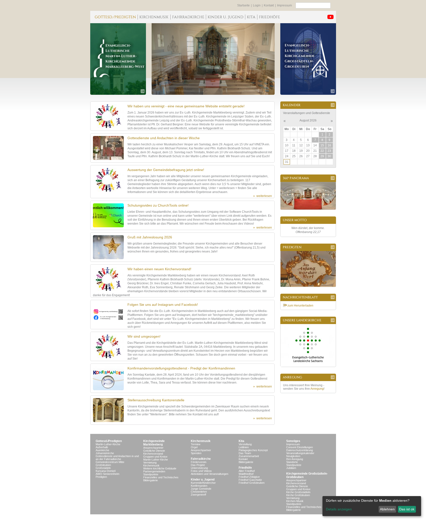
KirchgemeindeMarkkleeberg (154, 442)
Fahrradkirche (201, 459)
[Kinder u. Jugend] (225, 17)
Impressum (284, 5)
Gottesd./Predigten (109, 441)
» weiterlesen (262, 196)
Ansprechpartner (153, 447)
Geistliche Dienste (154, 450)
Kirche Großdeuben (298, 495)
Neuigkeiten (293, 456)
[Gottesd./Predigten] (114, 17)
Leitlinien (244, 447)
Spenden (196, 453)
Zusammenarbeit (249, 456)
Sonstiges (293, 441)
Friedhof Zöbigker (249, 476)
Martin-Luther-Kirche (108, 444)
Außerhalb (102, 447)
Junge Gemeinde (201, 488)
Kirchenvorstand (153, 453)
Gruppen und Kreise (155, 456)
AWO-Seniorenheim (107, 473)
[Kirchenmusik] (154, 17)
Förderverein (198, 462)
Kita (241, 441)
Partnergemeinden (154, 471)
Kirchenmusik (151, 465)
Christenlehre (199, 491)
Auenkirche (102, 450)
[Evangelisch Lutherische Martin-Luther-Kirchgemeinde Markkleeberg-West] (118, 59)
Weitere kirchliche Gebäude (159, 468)
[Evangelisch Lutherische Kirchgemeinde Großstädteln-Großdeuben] (308, 59)
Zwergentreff (198, 494)
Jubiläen (291, 467)
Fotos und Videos (201, 470)
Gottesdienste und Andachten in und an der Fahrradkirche (117, 458)
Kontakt (269, 5)
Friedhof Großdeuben (252, 482)
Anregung (317, 388)
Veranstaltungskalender (300, 453)
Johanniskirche (105, 453)
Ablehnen (387, 509)
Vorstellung (245, 444)
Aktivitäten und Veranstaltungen (209, 473)
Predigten (101, 476)
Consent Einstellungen (299, 447)
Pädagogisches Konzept (253, 450)
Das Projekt (198, 464)
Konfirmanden (199, 485)
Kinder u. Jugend (202, 479)
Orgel (194, 447)
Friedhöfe (245, 467)
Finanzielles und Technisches (160, 477)
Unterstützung (199, 467)
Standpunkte (150, 474)
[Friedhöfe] (269, 17)
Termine (195, 444)
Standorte (292, 462)
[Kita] (251, 17)
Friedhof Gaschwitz (250, 479)
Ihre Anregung (294, 459)
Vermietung (150, 462)
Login (257, 5)
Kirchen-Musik (294, 501)
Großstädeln (103, 467)
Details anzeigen (339, 509)
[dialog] (371, 506)
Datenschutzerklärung (299, 450)
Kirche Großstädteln (298, 492)
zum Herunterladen (300, 305)
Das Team (245, 453)
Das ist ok (406, 509)
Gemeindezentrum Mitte (110, 462)
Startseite (243, 5)
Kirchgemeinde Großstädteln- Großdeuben (307, 475)
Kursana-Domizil (105, 470)
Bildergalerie (150, 480)
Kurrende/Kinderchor (203, 482)
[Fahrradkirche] (188, 17)
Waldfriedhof (246, 473)
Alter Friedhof (247, 470)
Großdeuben (103, 464)
